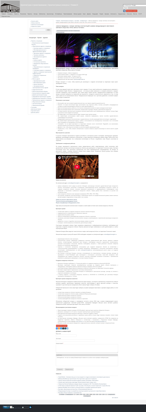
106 (81, 394)
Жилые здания (77, 14)
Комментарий (59, 343)
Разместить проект (36, 26)
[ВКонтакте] (57, 328)
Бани (84, 14)
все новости (115, 397)
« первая (62, 394)
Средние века (121, 14)
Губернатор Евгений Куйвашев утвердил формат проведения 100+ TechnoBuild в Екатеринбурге (82, 384)
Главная (58, 20)
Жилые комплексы (38, 84)
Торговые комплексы (39, 55)
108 (88, 394)
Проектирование (67, 14)
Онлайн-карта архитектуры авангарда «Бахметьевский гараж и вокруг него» (77, 382)
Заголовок (58, 338)
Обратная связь (6, 16)
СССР (140, 14)
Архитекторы (50, 14)
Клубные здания (38, 60)
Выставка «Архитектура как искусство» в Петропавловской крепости (75, 389)
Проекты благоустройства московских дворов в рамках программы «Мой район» (78, 380)
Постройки (34, 107)
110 (94, 394)
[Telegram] (67, 328)
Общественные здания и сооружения (41, 46)
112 (100, 394)
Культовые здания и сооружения (42, 48)
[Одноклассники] (59, 328)
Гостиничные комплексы (40, 61)
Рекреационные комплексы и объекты (41, 98)
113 (104, 394)
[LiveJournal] (65, 328)
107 (84, 394)
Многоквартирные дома (39, 82)
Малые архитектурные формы (40, 91)
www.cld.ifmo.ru (80, 321)
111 (97, 394)
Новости (16, 14)
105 (78, 394)
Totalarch (4, 14)
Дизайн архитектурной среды (39, 94)
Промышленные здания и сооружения (42, 100)
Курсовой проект (35, 110)
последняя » (87, 396)
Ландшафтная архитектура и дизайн (41, 96)
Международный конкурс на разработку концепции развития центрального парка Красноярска (82, 391)
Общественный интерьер (38, 101)
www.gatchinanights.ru (86, 250)
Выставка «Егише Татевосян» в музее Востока (69, 392)
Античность (113, 14)
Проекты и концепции (36, 41)
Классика (129, 14)
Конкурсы (10, 14)
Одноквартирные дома (39, 80)
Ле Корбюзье (58, 14)
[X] (63, 328)
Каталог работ (34, 21)
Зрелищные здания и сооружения (42, 53)
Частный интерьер (37, 103)
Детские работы (35, 112)
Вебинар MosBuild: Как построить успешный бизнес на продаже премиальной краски (79, 387)
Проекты (30, 14)
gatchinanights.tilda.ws (79, 79)
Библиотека (42, 14)
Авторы (36, 14)
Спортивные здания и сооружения (42, 70)
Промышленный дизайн (38, 105)
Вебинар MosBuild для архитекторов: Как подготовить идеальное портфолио (77, 378)
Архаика (107, 14)
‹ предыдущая (69, 394)
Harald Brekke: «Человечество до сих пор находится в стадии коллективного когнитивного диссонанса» (84, 377)
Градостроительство (37, 89)
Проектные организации (37, 24)
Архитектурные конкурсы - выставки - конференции (74, 20)
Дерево (89, 14)
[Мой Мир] (61, 328)
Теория (101, 14)
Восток (135, 14)
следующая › (112, 394)
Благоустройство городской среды (41, 93)
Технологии (23, 14)
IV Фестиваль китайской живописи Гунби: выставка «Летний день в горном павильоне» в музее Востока (84, 385)
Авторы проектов (35, 22)
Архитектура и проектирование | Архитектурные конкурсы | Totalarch (49, 5)
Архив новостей (60, 32)
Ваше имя (58, 333)
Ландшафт (95, 14)
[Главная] (10, 6)
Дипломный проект (36, 109)
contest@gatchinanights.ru (74, 183)
